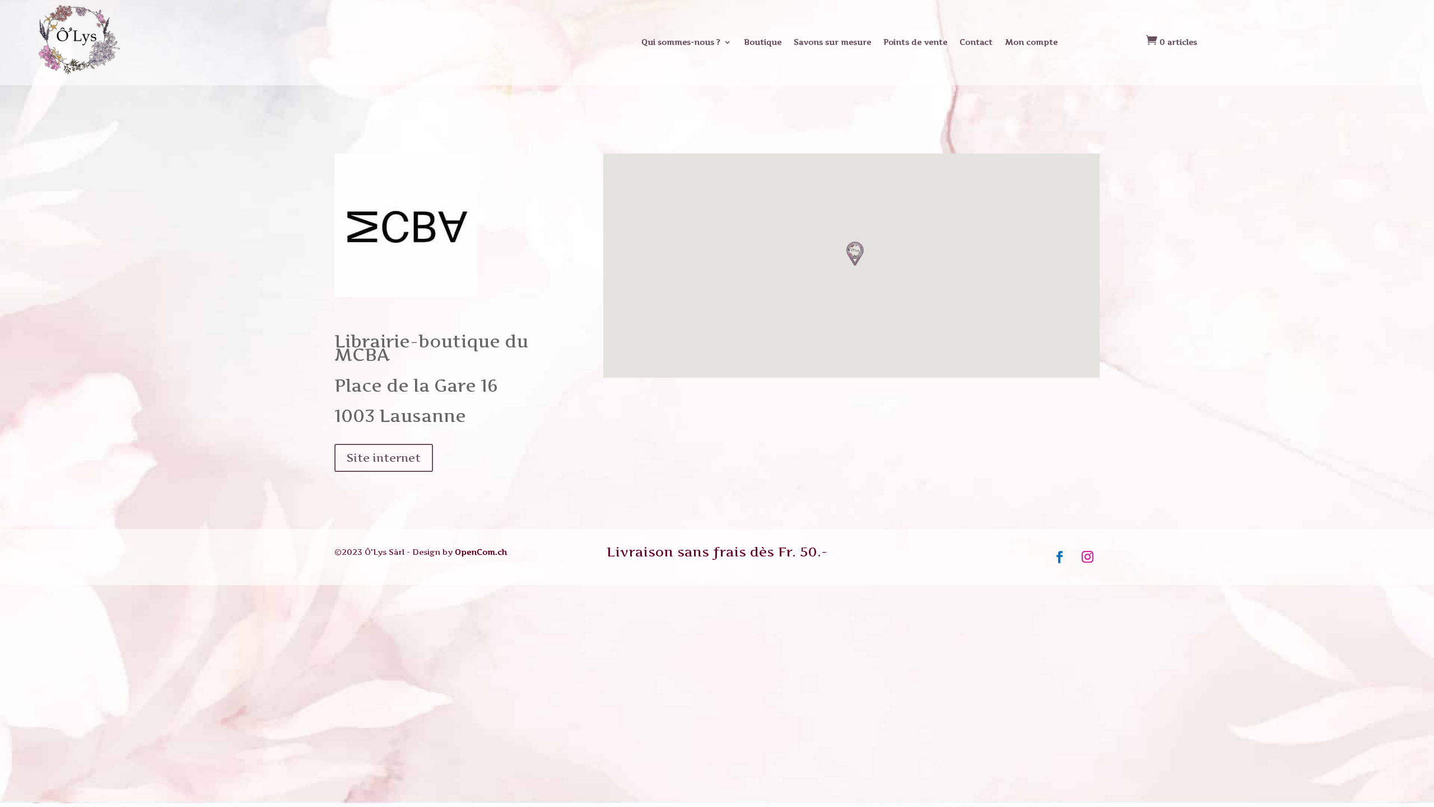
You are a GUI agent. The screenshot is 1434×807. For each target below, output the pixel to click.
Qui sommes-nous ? (680, 42)
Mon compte (1031, 42)
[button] (855, 254)
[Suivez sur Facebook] (1060, 557)
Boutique (762, 42)
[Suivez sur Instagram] (1088, 557)
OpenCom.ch (481, 551)
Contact (976, 42)
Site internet (384, 458)
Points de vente (915, 42)
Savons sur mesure (832, 42)
